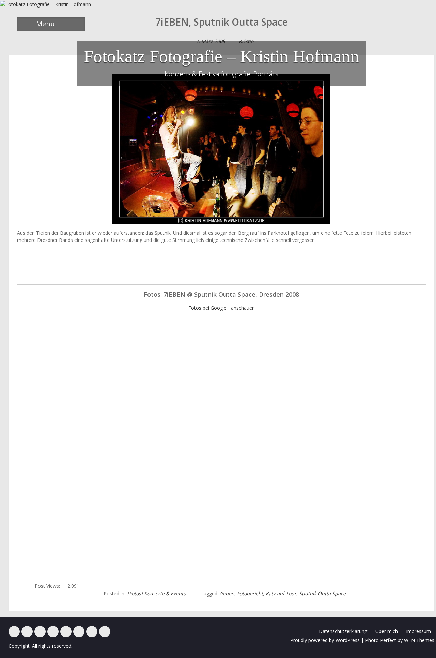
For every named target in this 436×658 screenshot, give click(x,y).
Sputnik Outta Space (322, 593)
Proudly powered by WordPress (325, 640)
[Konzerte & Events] (14, 631)
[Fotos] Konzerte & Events (156, 593)
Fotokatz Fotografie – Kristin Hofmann (221, 56)
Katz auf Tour (281, 593)
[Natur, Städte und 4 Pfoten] (27, 631)
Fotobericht (250, 593)
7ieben (226, 593)
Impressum (418, 631)
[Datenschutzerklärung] (104, 631)
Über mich (386, 631)
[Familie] (40, 631)
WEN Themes (419, 640)
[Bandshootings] (53, 631)
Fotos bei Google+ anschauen (221, 308)
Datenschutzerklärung (343, 631)
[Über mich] (78, 631)
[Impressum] (91, 631)
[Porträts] (66, 631)
